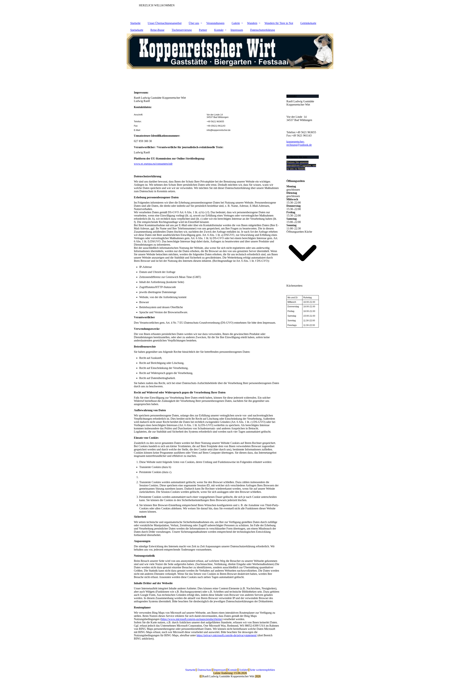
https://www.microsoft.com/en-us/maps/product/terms (191, 619)
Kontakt (218, 29)
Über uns (194, 23)
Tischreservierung (182, 29)
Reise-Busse (157, 29)
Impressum (237, 29)
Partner (203, 29)
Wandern (252, 23)
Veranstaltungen (215, 23)
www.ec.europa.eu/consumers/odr (153, 163)
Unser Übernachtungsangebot (164, 23)
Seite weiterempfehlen (262, 669)
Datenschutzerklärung (262, 29)
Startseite (135, 23)
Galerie (236, 23)
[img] (230, 59)
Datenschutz (204, 669)
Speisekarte (136, 29)
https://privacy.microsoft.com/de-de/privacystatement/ (227, 635)
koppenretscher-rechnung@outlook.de (299, 143)
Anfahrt (243, 669)
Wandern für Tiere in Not (278, 23)
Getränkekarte (308, 23)
